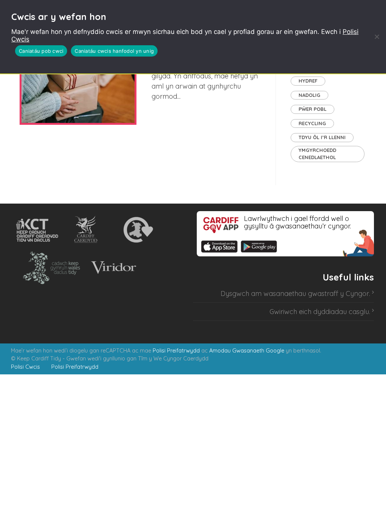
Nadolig (309, 95)
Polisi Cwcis (25, 366)
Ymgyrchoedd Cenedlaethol (317, 154)
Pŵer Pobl (312, 109)
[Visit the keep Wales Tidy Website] (49, 268)
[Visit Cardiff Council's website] (87, 230)
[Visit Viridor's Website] (112, 268)
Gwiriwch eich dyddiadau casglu (319, 311)
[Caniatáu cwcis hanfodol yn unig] (376, 36)
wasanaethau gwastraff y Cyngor (316, 293)
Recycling (312, 123)
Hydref (308, 81)
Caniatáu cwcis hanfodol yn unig (114, 51)
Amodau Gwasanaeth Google (246, 350)
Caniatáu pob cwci (41, 51)
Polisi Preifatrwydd (176, 350)
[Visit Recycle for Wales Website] (137, 230)
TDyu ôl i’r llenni (322, 137)
